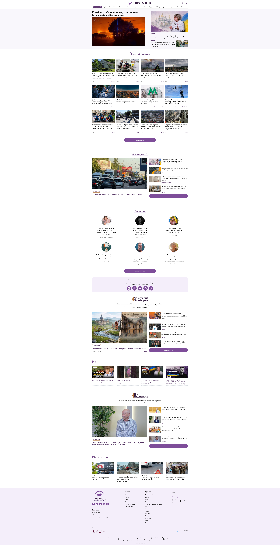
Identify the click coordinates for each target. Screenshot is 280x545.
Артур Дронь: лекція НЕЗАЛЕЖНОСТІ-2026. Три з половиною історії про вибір (176, 382)
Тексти (127, 497)
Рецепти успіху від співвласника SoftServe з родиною (102, 381)
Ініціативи (172, 7)
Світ (178, 7)
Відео (96, 362)
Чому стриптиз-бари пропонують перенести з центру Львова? (127, 382)
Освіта (140, 7)
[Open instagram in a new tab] (145, 288)
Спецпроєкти (140, 154)
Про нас (174, 495)
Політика (184, 7)
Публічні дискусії (130, 504)
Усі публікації (97, 7)
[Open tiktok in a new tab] (134, 288)
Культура (165, 7)
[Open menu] (186, 3)
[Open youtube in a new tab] (140, 288)
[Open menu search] (182, 3)
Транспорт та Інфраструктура (128, 7)
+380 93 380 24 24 (96, 512)
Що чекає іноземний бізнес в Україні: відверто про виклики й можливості (152, 382)
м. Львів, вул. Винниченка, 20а (100, 517)
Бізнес (115, 7)
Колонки (140, 211)
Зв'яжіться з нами (177, 503)
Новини (127, 495)
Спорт (146, 7)
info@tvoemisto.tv (96, 515)
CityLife (105, 7)
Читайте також (100, 457)
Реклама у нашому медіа (179, 497)
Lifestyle (158, 7)
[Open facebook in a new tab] (129, 288)
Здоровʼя (152, 7)
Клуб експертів (129, 506)
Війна (110, 7)
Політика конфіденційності (180, 501)
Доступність (175, 499)
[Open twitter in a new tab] (151, 288)
